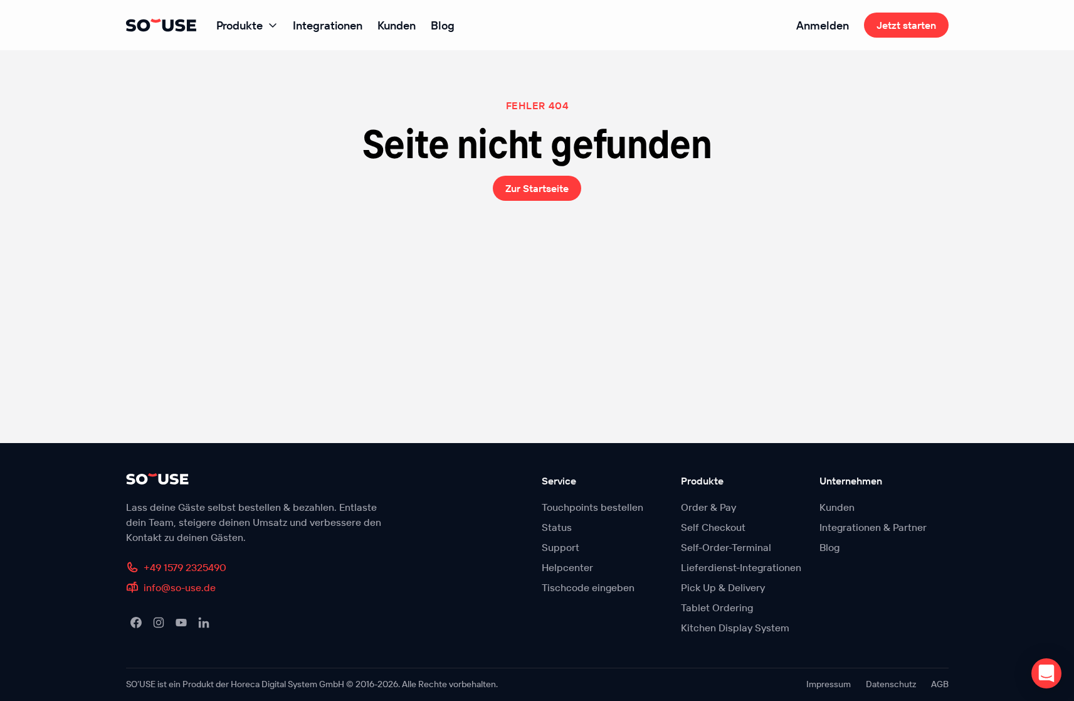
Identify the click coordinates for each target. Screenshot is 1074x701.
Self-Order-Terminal (726, 547)
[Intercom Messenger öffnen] (1046, 673)
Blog (443, 25)
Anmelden (822, 25)
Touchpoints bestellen (592, 507)
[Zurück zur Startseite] (260, 478)
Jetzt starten (906, 25)
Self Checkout (713, 527)
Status (557, 527)
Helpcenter (567, 567)
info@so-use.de (180, 587)
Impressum (828, 684)
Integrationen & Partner (873, 527)
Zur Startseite (537, 188)
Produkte (239, 25)
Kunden (396, 25)
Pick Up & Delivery (723, 587)
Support (560, 547)
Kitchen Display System (735, 627)
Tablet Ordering (717, 607)
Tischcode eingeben (588, 587)
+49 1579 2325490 (185, 567)
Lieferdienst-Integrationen (741, 567)
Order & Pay (708, 507)
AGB (940, 684)
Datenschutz (891, 684)
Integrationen (327, 25)
